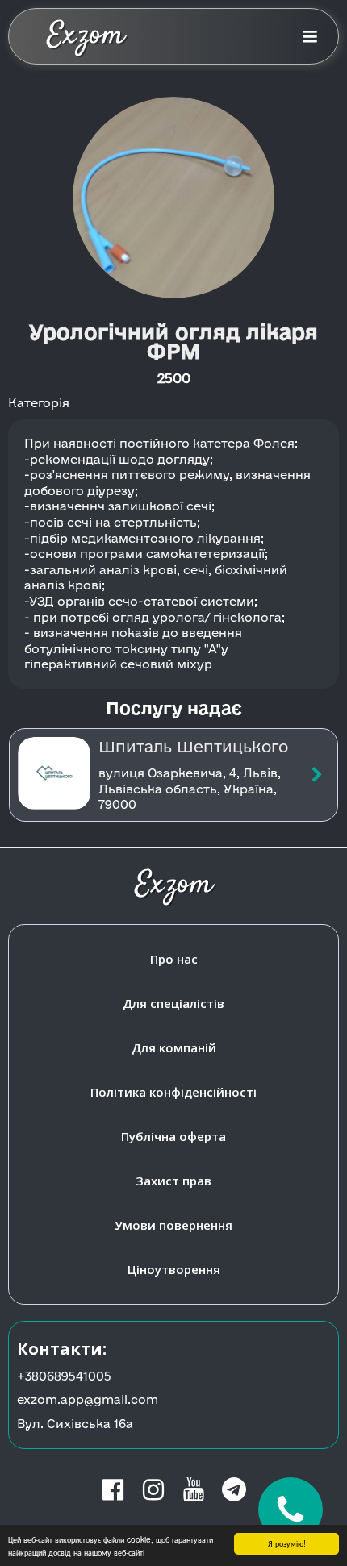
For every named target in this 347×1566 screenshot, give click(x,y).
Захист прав (173, 1180)
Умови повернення (173, 1225)
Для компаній (174, 1047)
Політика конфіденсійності (173, 1092)
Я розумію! (287, 1543)
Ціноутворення (174, 1269)
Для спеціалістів (173, 1003)
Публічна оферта (173, 1136)
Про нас (174, 959)
